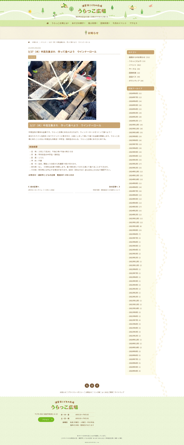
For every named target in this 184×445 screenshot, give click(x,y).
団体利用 (104, 23)
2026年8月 (136, 93)
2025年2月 (136, 163)
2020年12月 (136, 339)
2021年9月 (135, 312)
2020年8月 (135, 355)
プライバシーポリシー (76, 392)
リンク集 (97, 392)
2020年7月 (135, 359)
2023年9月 (136, 230)
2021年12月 (136, 300)
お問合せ (89, 392)
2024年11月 (136, 175)
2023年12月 (136, 218)
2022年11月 (136, 265)
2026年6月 (136, 101)
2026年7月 (136, 97)
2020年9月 (135, 351)
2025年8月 (136, 140)
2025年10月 (136, 132)
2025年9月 (136, 136)
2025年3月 (136, 159)
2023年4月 (135, 249)
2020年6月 (135, 363)
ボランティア (136, 80)
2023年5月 (135, 245)
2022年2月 (135, 292)
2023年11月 (136, 222)
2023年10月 (136, 226)
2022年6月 (135, 277)
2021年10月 (136, 308)
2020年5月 (135, 367)
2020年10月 (136, 347)
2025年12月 (136, 124)
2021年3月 (135, 331)
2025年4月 (136, 156)
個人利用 (92, 23)
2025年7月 (136, 144)
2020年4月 (135, 371)
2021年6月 (135, 324)
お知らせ (63, 392)
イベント (43, 42)
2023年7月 (135, 238)
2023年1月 (135, 257)
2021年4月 (135, 328)
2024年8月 (136, 187)
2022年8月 (135, 269)
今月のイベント (120, 23)
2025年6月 (136, 148)
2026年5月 (136, 105)
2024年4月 (136, 203)
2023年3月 (135, 253)
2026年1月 (136, 120)
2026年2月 (136, 116)
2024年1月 (136, 214)
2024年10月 (136, 179)
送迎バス (135, 76)
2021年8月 (135, 316)
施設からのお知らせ (140, 57)
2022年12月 (136, 261)
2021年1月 (135, 335)
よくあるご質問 (107, 392)
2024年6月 (136, 195)
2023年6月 (135, 242)
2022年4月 (135, 285)
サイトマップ (119, 392)
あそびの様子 (78, 23)
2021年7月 (135, 320)
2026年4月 (136, 109)
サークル (135, 69)
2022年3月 (135, 288)
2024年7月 (136, 191)
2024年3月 (136, 206)
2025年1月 (136, 167)
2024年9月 (136, 183)
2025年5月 (136, 152)
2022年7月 (135, 273)
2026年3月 (136, 113)
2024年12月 (136, 171)
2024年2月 (136, 210)
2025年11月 (136, 128)
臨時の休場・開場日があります (82, 425)
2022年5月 (135, 281)
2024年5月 (136, 199)
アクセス (133, 23)
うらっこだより (137, 61)
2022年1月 (135, 296)
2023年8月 (135, 234)
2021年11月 (136, 304)
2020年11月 (136, 343)
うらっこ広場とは (60, 23)
